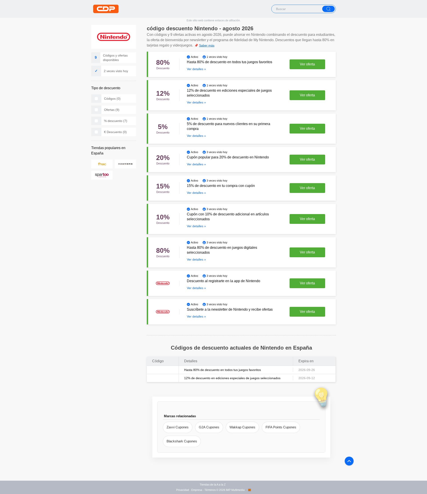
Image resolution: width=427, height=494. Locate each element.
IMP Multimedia (235, 490)
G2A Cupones (209, 427)
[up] (349, 461)
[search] (328, 9)
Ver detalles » (196, 69)
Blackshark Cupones (182, 441)
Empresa (196, 490)
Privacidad (182, 490)
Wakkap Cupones (242, 427)
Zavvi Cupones (178, 427)
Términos (210, 490)
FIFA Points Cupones (281, 427)
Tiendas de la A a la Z (213, 484)
